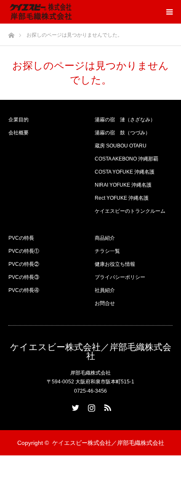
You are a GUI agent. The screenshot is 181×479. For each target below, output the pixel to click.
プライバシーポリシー (120, 277)
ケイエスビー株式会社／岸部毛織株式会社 (90, 351)
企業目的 (18, 120)
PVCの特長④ (23, 290)
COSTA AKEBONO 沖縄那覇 (126, 159)
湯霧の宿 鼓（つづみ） (122, 133)
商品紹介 (105, 238)
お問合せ (105, 303)
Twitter (74, 406)
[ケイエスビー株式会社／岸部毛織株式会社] (40, 11)
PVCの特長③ (23, 277)
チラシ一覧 (107, 251)
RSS (106, 406)
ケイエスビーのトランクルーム (130, 211)
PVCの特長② (23, 264)
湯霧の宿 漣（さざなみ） (125, 120)
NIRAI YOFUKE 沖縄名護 (123, 185)
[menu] (169, 12)
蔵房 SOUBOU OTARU (120, 146)
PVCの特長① (23, 251)
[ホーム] (11, 33)
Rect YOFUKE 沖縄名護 (122, 198)
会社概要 (18, 133)
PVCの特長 (21, 238)
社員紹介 (105, 290)
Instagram (90, 406)
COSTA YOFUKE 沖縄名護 (124, 172)
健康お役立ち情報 (115, 264)
